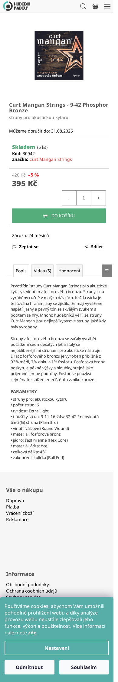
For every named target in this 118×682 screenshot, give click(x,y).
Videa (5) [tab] (42, 271)
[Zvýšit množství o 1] (98, 198)
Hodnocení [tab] (69, 271)
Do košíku (63, 215)
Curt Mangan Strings (50, 159)
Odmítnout (29, 667)
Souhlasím (84, 667)
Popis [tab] (21, 271)
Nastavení (56, 648)
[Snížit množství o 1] (69, 198)
